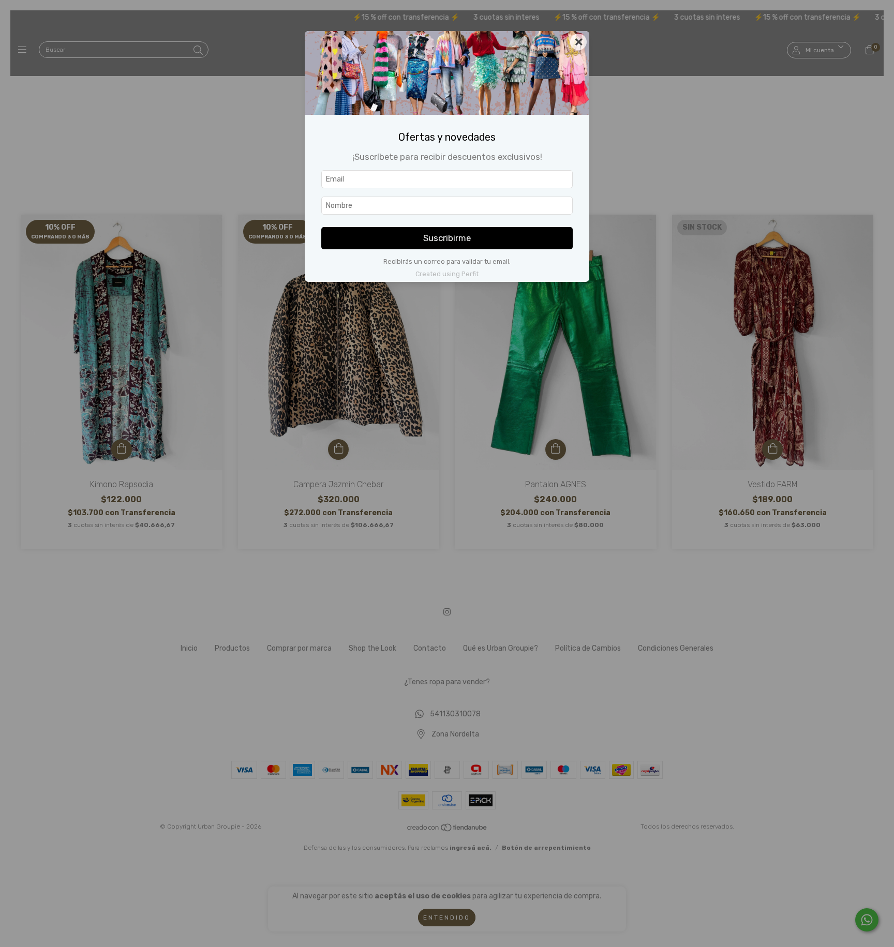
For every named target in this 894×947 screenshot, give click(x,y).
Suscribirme (447, 238)
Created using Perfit (447, 274)
